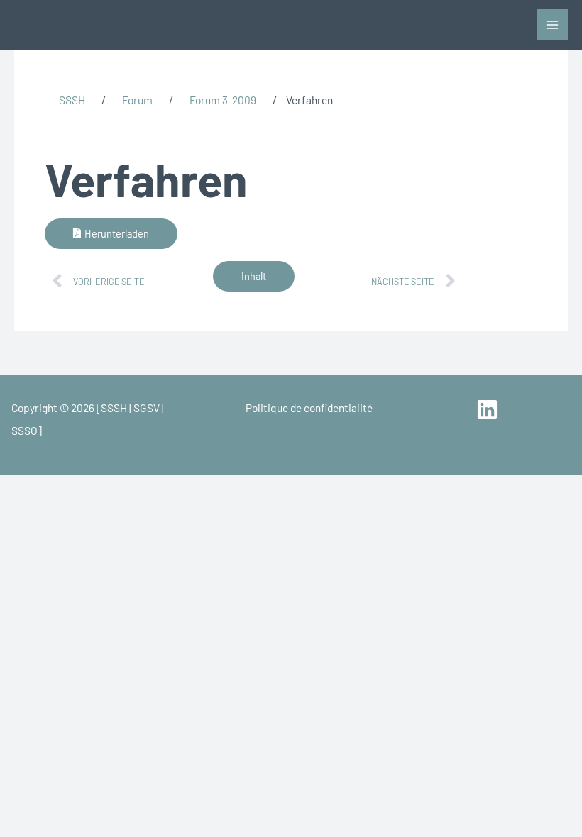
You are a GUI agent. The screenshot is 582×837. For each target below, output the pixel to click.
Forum (137, 99)
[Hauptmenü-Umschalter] (552, 24)
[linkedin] (489, 410)
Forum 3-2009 (223, 99)
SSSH (72, 99)
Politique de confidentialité (309, 407)
